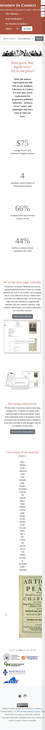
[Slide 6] (27, 650)
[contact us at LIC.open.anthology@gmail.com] (25, 695)
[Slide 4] (21, 650)
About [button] (8, 29)
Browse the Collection (22, 316)
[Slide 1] (10, 650)
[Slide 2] (14, 650)
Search (39, 39)
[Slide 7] (31, 650)
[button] (18, 28)
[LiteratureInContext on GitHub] (20, 695)
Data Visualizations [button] (14, 19)
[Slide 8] (34, 650)
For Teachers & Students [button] (16, 24)
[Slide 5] (24, 650)
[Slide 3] (17, 650)
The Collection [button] (12, 14)
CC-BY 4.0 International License (27, 711)
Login (28, 29)
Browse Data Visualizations (23, 432)
